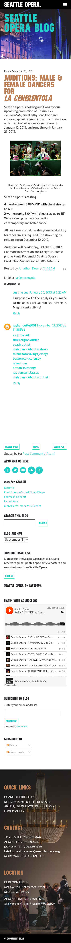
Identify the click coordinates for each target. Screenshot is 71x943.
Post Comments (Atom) (39, 454)
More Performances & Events (22, 506)
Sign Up (9, 576)
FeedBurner (21, 726)
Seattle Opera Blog (29, 23)
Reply (17, 314)
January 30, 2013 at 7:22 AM (47, 293)
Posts (13, 745)
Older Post (60, 446)
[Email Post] (63, 269)
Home (36, 446)
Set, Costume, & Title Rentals (27, 802)
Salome (9, 488)
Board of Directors (20, 797)
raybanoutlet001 (24, 326)
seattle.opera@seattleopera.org (37, 851)
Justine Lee (20, 293)
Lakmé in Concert (15, 497)
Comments (17, 752)
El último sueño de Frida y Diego (24, 492)
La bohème (11, 501)
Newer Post (11, 446)
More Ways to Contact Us (24, 856)
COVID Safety (14, 811)
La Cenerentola (25, 278)
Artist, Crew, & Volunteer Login (29, 806)
